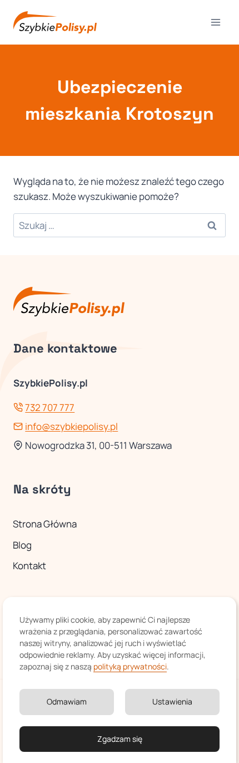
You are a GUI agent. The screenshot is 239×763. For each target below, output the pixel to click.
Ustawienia (172, 701)
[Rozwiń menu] (215, 22)
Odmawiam (67, 701)
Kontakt (29, 565)
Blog (22, 545)
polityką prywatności (130, 666)
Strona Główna (45, 523)
